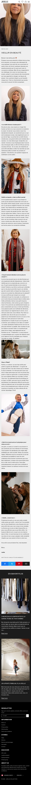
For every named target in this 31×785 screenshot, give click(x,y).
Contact (3, 746)
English (19, 775)
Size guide (3, 744)
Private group (4, 759)
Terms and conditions (6, 731)
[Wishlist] (22, 1)
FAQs (2, 738)
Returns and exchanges (7, 742)
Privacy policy (4, 727)
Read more (4, 633)
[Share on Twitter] (11, 564)
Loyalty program (5, 755)
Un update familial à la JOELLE (13, 683)
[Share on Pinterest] (19, 564)
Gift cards (3, 753)
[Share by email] (26, 564)
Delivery (3, 740)
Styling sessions (5, 757)
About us (3, 722)
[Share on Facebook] (4, 564)
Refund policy (4, 729)
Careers (3, 725)
